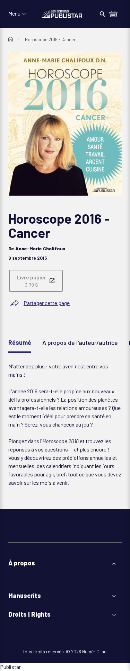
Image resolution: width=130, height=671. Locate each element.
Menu (14, 13)
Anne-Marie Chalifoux (40, 248)
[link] (36, 281)
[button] (65, 563)
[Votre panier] (113, 14)
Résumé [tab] (19, 342)
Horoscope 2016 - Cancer (50, 39)
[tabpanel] (65, 424)
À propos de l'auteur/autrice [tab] (80, 342)
